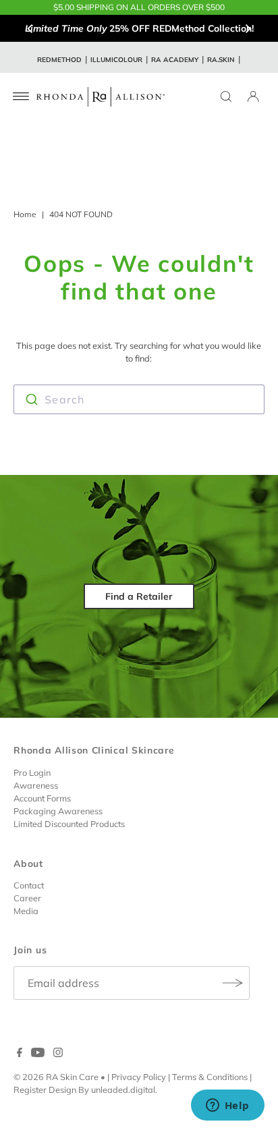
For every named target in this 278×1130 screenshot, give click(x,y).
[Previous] (30, 28)
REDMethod (59, 59)
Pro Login (32, 772)
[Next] (247, 28)
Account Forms (42, 798)
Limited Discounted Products (69, 823)
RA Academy (174, 59)
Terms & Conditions (210, 1076)
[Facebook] (19, 1054)
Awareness (35, 785)
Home (24, 214)
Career (27, 898)
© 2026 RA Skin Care (56, 1076)
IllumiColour (116, 59)
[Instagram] (58, 1054)
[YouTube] (38, 1054)
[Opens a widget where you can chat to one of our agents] (227, 1106)
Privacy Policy (138, 1076)
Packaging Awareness (58, 811)
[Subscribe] (233, 983)
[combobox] (138, 399)
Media (25, 910)
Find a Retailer (139, 596)
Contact (28, 885)
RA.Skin (221, 59)
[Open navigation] (21, 96)
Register (30, 1089)
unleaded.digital (123, 1089)
